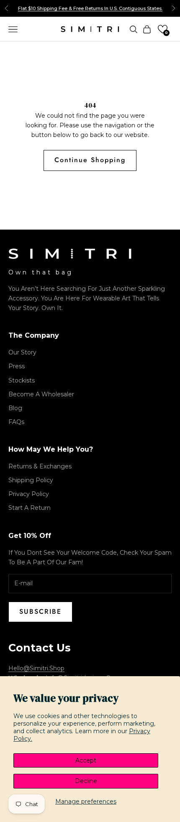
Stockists (21, 380)
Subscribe (40, 611)
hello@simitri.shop (36, 668)
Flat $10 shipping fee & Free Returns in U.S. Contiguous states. (90, 8)
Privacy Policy (28, 494)
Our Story (22, 352)
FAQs (16, 422)
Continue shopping (90, 160)
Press (16, 366)
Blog (15, 408)
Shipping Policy (30, 480)
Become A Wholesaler (41, 394)
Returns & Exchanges (40, 466)
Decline (86, 781)
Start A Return (29, 508)
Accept (85, 760)
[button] (162, 29)
